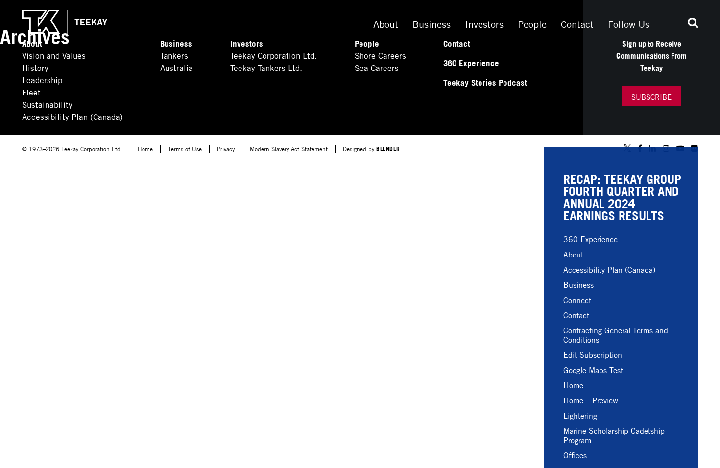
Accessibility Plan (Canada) (609, 269)
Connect (577, 299)
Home (573, 384)
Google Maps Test (593, 369)
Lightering (580, 415)
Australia (176, 67)
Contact (576, 314)
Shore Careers (380, 55)
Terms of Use (185, 148)
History (35, 67)
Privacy (226, 148)
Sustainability (47, 104)
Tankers (174, 55)
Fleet (31, 92)
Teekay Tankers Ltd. (266, 67)
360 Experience (590, 238)
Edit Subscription (592, 354)
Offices (575, 454)
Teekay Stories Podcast (485, 82)
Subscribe (651, 96)
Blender (388, 148)
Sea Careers (377, 67)
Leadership (42, 79)
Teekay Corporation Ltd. (273, 55)
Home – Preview (590, 400)
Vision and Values (54, 55)
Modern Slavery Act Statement (289, 148)
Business (578, 284)
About (573, 254)
